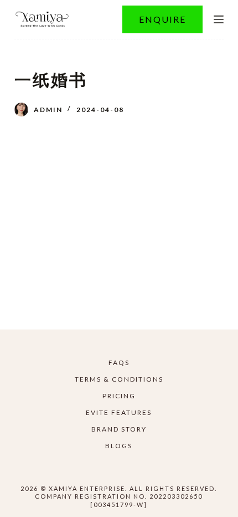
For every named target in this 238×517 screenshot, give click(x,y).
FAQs (119, 362)
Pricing (119, 396)
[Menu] (219, 19)
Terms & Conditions (119, 379)
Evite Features (119, 412)
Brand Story (119, 429)
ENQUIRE (162, 19)
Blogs (118, 446)
